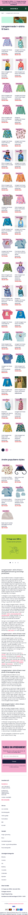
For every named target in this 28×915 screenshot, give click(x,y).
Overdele (3, 870)
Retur (2, 838)
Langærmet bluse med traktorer (6, 142)
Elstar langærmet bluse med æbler (6, 96)
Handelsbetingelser (6, 841)
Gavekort (3, 879)
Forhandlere (4, 819)
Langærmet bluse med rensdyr (20, 142)
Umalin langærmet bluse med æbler (7, 230)
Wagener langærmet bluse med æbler (20, 119)
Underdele (4, 873)
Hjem (2, 13)
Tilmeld (14, 761)
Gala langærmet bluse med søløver (20, 367)
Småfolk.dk (10, 903)
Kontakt (3, 825)
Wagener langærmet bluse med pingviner (20, 300)
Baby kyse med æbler (19, 478)
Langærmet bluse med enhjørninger (20, 96)
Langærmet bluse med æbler (6, 50)
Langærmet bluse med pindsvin (6, 252)
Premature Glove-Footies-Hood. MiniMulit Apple (20, 501)
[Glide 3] (15, 562)
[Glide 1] (10, 562)
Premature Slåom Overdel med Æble (6, 478)
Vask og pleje (4, 815)
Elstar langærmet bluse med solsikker (7, 186)
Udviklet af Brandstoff (18, 903)
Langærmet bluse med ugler (6, 208)
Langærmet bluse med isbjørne (20, 230)
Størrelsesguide (5, 812)
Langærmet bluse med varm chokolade (20, 413)
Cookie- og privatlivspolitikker (9, 844)
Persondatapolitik (5, 847)
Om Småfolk (4, 809)
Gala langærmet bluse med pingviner (20, 437)
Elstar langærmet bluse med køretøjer (6, 73)
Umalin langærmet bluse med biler (20, 322)
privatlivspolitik (22, 765)
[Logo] (14, 8)
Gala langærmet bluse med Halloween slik (6, 437)
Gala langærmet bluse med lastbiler (7, 345)
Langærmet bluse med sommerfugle (20, 186)
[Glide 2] (12, 562)
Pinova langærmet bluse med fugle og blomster (7, 300)
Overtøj (3, 860)
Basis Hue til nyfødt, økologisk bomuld (7, 523)
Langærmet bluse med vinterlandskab (6, 367)
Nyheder (3, 876)
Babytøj (3, 857)
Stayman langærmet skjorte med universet (7, 413)
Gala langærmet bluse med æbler (20, 72)
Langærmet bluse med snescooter (20, 345)
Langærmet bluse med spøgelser (20, 50)
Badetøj (3, 867)
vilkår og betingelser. (14, 766)
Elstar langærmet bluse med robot (6, 390)
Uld (2, 863)
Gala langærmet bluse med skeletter (20, 276)
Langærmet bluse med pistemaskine (20, 164)
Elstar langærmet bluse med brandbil (7, 164)
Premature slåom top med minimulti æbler (20, 253)
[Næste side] (10, 449)
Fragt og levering (5, 834)
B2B (2, 822)
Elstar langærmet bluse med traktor (6, 275)
